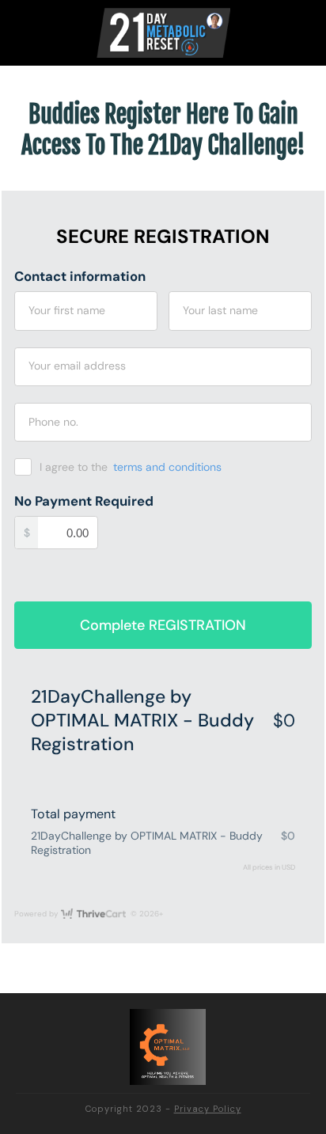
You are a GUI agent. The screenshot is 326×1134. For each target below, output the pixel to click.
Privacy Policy (207, 1108)
